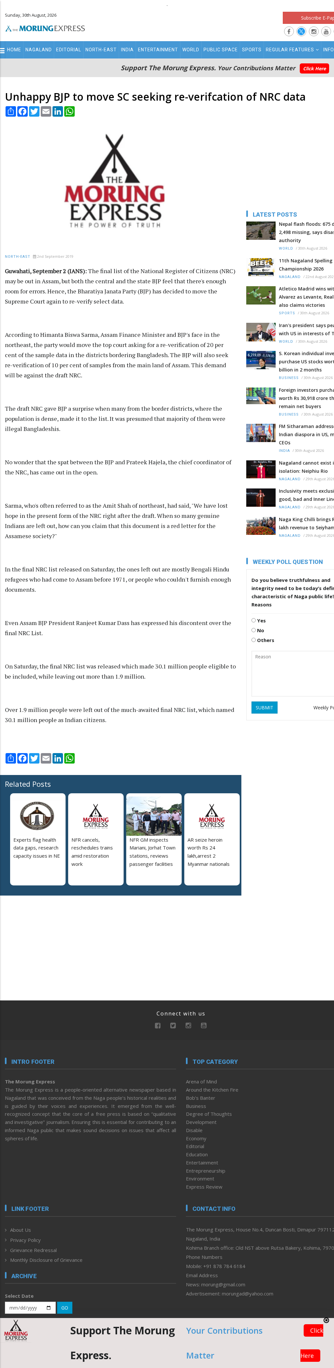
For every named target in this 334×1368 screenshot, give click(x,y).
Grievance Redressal (33, 1250)
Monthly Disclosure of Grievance (46, 1260)
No (260, 630)
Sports (252, 49)
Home (14, 49)
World (190, 49)
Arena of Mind (201, 1081)
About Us (20, 1230)
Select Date (19, 1296)
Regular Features (290, 49)
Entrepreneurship (205, 1170)
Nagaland (38, 49)
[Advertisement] (45, 943)
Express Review (204, 1186)
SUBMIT (264, 707)
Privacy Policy (25, 1240)
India (127, 49)
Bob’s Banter (200, 1098)
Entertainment (158, 49)
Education (197, 1154)
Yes (261, 620)
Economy (196, 1138)
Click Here (314, 68)
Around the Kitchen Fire (212, 1089)
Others (265, 640)
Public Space (221, 49)
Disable (194, 1130)
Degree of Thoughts (209, 1114)
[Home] (45, 27)
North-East (101, 49)
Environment (200, 1178)
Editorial (68, 49)
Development (201, 1122)
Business (289, 378)
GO (64, 1308)
